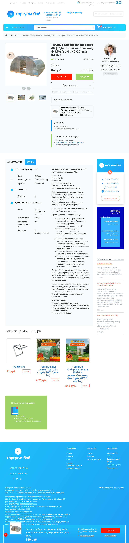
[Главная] (6, 35)
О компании (50, 3)
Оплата (23, 3)
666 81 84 (53, 12)
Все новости (119, 259)
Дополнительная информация (28, 203)
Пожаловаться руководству (112, 487)
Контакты (61, 3)
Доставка (13, 3)
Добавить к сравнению (83, 92)
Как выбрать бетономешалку (107, 316)
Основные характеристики (26, 169)
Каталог (69, 453)
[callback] (6, 535)
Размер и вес (21, 190)
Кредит (83, 76)
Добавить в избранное (62, 92)
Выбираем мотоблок (104, 264)
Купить (60, 76)
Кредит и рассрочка (36, 3)
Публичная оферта (73, 468)
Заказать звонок (70, 85)
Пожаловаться (111, 74)
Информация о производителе (67, 145)
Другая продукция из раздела (28, 421)
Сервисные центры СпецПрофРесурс (69, 142)
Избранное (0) (102, 14)
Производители (112, 468)
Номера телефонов (87, 536)
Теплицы (14, 35)
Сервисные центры (114, 465)
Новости (69, 460)
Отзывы (30, 162)
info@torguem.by (74, 12)
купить (26, 371)
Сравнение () (116, 14)
